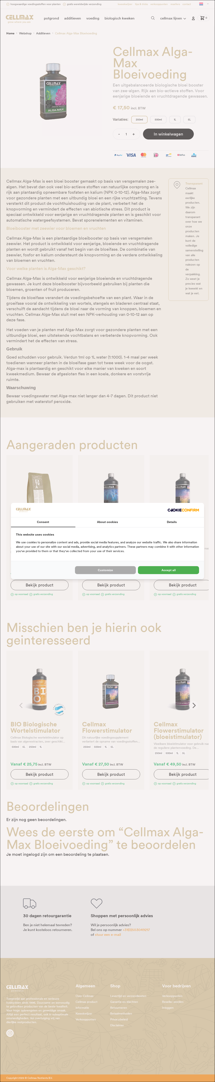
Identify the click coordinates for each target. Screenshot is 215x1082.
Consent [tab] (43, 522)
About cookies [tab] (107, 522)
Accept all (168, 570)
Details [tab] (172, 522)
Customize (105, 570)
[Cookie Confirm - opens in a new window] (183, 510)
